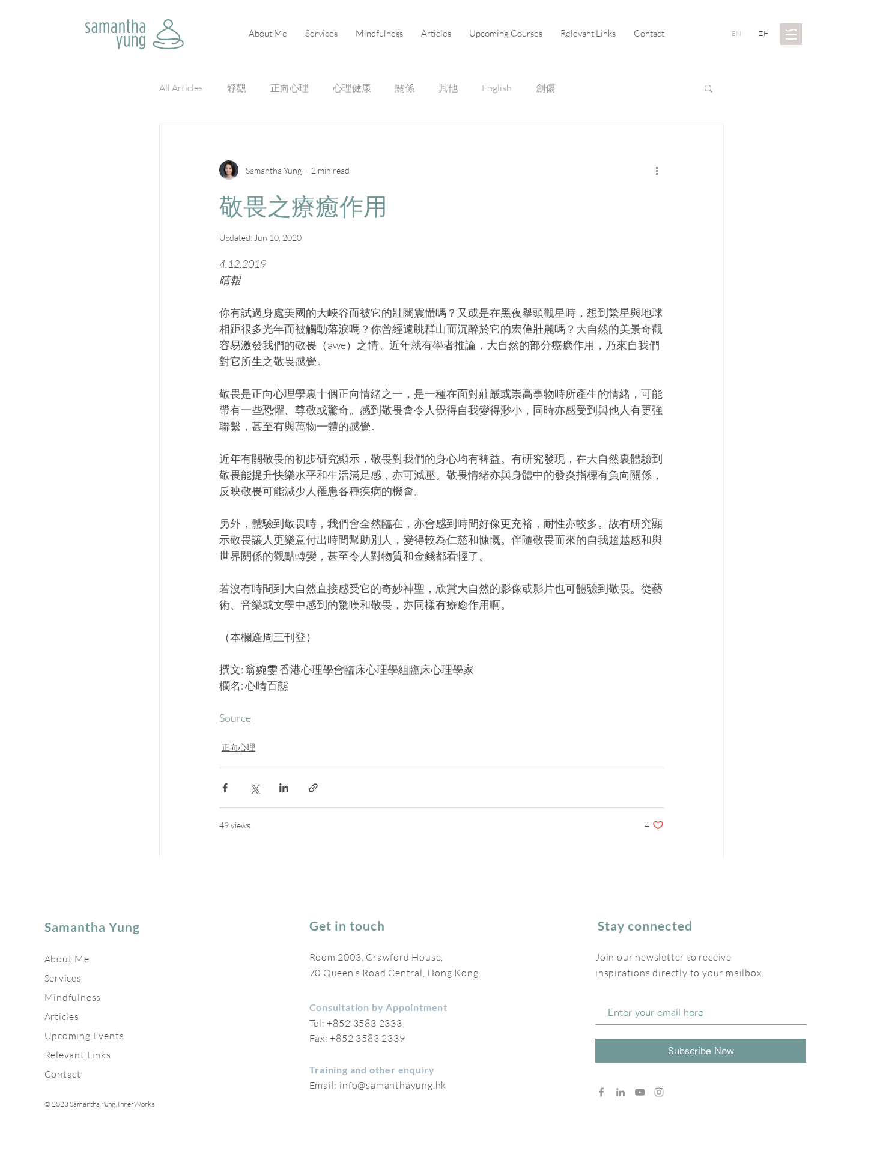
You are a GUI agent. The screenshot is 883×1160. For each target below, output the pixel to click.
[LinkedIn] (620, 1092)
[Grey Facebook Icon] (601, 1092)
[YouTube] (640, 1092)
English (497, 88)
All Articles (181, 88)
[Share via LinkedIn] (284, 788)
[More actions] (656, 170)
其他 (448, 88)
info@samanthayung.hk (392, 1085)
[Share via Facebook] (225, 788)
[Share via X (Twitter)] (254, 788)
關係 (404, 88)
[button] (791, 34)
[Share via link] (313, 788)
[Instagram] (659, 1092)
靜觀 (236, 88)
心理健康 (352, 88)
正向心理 (289, 88)
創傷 (545, 88)
